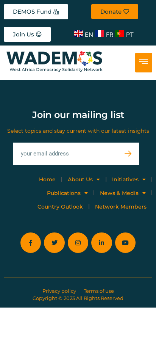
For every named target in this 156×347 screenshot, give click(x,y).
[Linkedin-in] (101, 242)
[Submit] (132, 154)
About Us (80, 179)
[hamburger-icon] (143, 62)
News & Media (119, 193)
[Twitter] (54, 242)
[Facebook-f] (30, 242)
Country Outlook (60, 206)
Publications (64, 193)
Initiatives (125, 179)
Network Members (121, 206)
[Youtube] (125, 242)
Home (47, 179)
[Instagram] (78, 242)
